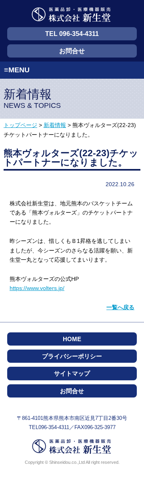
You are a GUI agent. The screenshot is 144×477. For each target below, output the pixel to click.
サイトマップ (72, 373)
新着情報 (55, 125)
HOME (72, 339)
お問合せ (72, 51)
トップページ (20, 125)
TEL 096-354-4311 (72, 33)
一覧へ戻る (120, 307)
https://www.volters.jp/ (37, 288)
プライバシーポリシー (72, 356)
